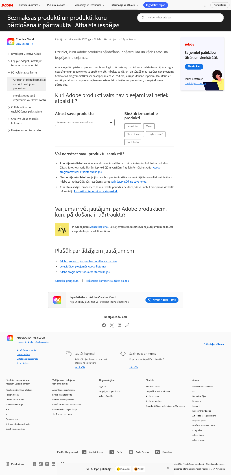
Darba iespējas (199, 396)
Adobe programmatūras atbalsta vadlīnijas (85, 272)
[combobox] (180, 17)
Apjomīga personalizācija (63, 390)
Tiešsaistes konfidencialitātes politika (108, 280)
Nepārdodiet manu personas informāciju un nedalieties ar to (183, 469)
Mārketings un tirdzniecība (88, 5)
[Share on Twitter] (112, 326)
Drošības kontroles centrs (203, 425)
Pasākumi (196, 401)
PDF (7, 409)
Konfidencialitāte (174, 464)
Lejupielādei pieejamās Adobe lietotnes (83, 266)
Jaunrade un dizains (28, 5)
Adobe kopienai (99, 226)
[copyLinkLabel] (127, 326)
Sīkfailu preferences (215, 464)
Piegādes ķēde (199, 420)
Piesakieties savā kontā (202, 386)
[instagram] (41, 464)
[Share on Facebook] (104, 326)
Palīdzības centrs (153, 386)
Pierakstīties (219, 5)
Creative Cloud (25, 39)
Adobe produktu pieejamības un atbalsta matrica (88, 261)
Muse (149, 126)
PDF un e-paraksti (56, 5)
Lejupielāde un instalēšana (158, 391)
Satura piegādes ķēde (62, 395)
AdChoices (220, 469)
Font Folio (133, 142)
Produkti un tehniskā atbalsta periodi (95, 191)
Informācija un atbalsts (123, 5)
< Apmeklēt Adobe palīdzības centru (33, 342)
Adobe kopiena (152, 396)
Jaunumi (196, 406)
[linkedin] (53, 464)
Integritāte (197, 430)
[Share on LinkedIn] (119, 326)
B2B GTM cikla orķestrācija (64, 409)
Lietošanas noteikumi (194, 464)
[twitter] (47, 464)
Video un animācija (14, 404)
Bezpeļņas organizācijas (110, 391)
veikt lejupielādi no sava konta (129, 181)
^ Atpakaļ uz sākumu (214, 344)
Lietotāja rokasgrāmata (27, 359)
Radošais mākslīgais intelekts (19, 390)
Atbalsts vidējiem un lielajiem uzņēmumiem (163, 406)
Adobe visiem (198, 435)
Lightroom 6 (156, 134)
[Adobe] (7, 5)
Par (193, 391)
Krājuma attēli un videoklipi (18, 424)
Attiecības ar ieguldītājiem (204, 415)
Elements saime (13, 419)
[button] (206, 5)
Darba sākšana (23, 354)
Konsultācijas (23, 363)
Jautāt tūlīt (80, 367)
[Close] (168, 468)
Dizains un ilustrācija (15, 399)
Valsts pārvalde (106, 396)
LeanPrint (133, 126)
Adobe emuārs (198, 440)
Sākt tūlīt (133, 367)
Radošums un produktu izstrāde (66, 404)
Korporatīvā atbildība (201, 411)
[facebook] (34, 464)
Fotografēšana (12, 395)
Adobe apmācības (154, 401)
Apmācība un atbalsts (26, 350)
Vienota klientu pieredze (63, 399)
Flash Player (134, 134)
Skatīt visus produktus (15, 429)
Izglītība (102, 386)
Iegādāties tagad (155, 5)
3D (7, 414)
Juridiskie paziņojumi (67, 280)
